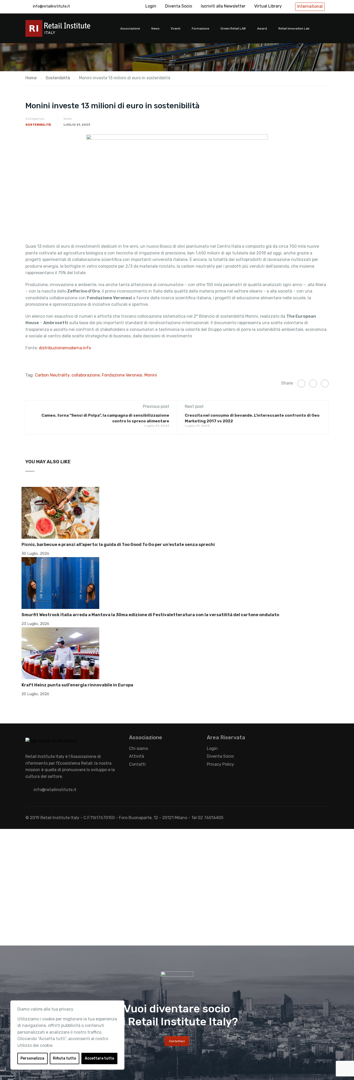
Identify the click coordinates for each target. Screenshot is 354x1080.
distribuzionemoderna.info (65, 347)
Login (150, 6)
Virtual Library (268, 6)
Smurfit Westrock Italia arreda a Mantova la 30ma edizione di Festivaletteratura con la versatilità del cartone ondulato (150, 614)
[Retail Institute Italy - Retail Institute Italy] (64, 31)
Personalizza (32, 1058)
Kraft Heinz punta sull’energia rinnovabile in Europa (77, 685)
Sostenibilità (38, 124)
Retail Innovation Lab (293, 28)
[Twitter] (313, 383)
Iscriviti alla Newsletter (223, 6)
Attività (136, 756)
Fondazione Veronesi (122, 375)
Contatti (137, 764)
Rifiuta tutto (64, 1058)
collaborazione (86, 375)
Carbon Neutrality (52, 375)
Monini (150, 375)
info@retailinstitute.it (51, 6)
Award (262, 28)
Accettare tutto (99, 1058)
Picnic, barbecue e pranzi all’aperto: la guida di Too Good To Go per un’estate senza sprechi (118, 544)
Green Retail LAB (233, 28)
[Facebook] (301, 383)
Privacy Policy (220, 764)
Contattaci (177, 1041)
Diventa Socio (178, 6)
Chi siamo (138, 748)
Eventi (175, 28)
